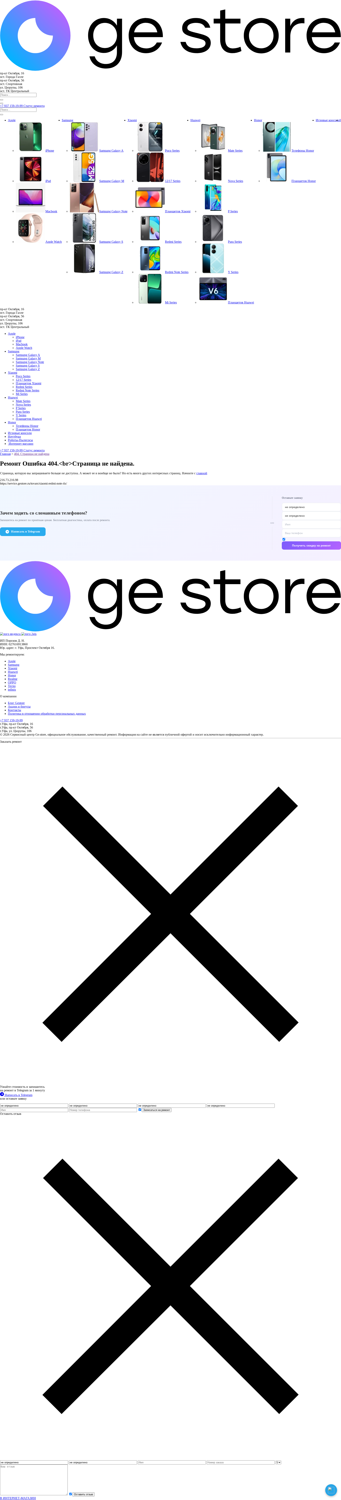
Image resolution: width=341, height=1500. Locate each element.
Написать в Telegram (25, 531)
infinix (12, 689)
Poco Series (23, 376)
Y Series (21, 415)
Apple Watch (24, 347)
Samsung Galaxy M (28, 358)
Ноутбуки (14, 436)
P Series (21, 408)
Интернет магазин (20, 443)
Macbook (22, 344)
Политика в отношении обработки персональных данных (47, 713)
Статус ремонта (34, 105)
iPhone (20, 337)
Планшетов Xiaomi (28, 383)
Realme (12, 679)
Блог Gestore (16, 703)
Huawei (195, 120)
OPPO (12, 682)
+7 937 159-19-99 (11, 105)
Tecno (12, 686)
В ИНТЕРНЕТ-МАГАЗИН (18, 1498)
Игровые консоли (328, 120)
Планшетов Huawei (29, 418)
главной (201, 473)
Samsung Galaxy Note (30, 362)
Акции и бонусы (19, 706)
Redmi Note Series (27, 390)
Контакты (14, 710)
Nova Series (23, 404)
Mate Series (23, 401)
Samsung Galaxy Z (28, 369)
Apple (12, 120)
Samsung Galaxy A (28, 355)
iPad (18, 340)
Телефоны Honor (27, 426)
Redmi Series (24, 387)
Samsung (67, 120)
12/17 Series (23, 379)
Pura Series (23, 411)
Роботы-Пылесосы (20, 440)
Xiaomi (132, 120)
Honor (258, 120)
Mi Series (22, 394)
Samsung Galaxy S (28, 365)
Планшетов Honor (28, 429)
